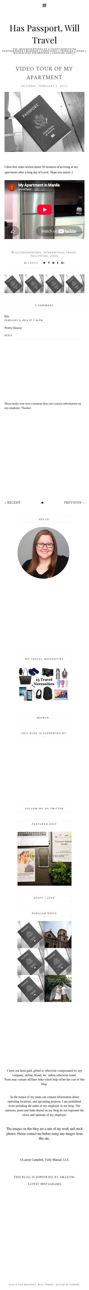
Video (54, 256)
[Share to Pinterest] (53, 262)
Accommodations (28, 252)
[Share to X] (44, 262)
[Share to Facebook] (49, 262)
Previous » (74, 502)
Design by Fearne (67, 1285)
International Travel (59, 252)
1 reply (33, 262)
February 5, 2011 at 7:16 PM (24, 320)
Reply (8, 335)
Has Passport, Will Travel (36, 1285)
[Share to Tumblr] (58, 262)
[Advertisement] (45, 453)
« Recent (13, 502)
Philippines (39, 256)
